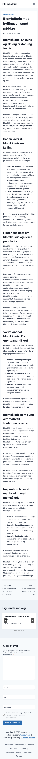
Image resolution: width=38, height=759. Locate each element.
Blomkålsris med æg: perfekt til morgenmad (9, 589)
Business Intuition (28, 738)
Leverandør (27, 752)
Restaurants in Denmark (24, 745)
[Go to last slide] (5, 620)
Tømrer (19, 756)
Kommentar (8, 654)
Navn (7, 688)
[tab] (15, 630)
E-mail (7, 697)
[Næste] (32, 620)
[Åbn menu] (34, 4)
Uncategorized (8, 14)
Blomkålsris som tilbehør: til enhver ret (28, 589)
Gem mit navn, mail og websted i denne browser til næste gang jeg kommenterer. (19, 715)
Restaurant (8, 745)
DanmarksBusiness (13, 752)
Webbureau (25, 735)
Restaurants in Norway (19, 748)
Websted (7, 707)
